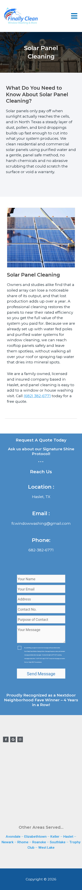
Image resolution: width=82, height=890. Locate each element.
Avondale (13, 836)
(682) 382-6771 (37, 396)
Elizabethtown (35, 836)
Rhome (22, 842)
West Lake (46, 847)
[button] (74, 16)
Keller (55, 836)
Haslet (68, 836)
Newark (8, 842)
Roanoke (39, 842)
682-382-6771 (41, 550)
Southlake (57, 842)
